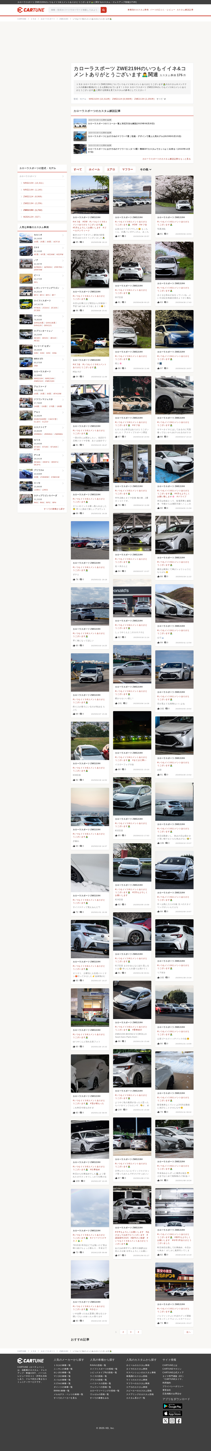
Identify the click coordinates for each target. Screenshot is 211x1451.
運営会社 (167, 1390)
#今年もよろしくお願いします (129, 1232)
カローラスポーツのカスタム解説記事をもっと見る (166, 159)
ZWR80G (59, 434)
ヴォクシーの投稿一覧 (100, 1387)
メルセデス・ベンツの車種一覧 (68, 1394)
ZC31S (46, 308)
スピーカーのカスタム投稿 (139, 1391)
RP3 (48, 502)
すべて (162, 99)
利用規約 (167, 1383)
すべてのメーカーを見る (65, 1398)
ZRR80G (38, 434)
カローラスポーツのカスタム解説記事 (97, 111)
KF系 (43, 254)
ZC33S (37, 310)
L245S (45, 490)
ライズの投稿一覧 (98, 1376)
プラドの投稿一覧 (98, 1380)
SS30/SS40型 (40, 419)
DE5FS (54, 462)
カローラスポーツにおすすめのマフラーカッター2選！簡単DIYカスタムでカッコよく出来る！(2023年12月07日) (139, 150)
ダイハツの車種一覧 (63, 1387)
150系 (44, 406)
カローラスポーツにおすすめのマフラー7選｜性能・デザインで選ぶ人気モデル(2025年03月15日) (134, 136)
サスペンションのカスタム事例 (141, 1372)
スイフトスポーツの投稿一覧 (103, 1369)
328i (36, 353)
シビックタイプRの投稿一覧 (103, 1372)
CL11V (37, 422)
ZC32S (54, 308)
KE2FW (60, 254)
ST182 (37, 447)
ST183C (54, 447)
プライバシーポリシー (173, 1386)
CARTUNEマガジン (172, 1369)
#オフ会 (76, 222)
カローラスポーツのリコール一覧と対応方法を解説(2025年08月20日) (121, 123)
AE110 (53, 338)
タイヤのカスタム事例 (136, 1369)
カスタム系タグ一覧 (135, 1398)
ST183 (45, 447)
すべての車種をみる (99, 1398)
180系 (59, 406)
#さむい (94, 1309)
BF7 (54, 295)
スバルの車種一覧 (62, 1380)
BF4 (42, 295)
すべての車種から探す (54, 509)
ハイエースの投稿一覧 (100, 1383)
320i (48, 353)
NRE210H (38, 378)
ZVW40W (44, 477)
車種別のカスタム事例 (138, 10)
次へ (188, 1332)
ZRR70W (38, 270)
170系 (51, 406)
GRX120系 (39, 323)
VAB (36, 366)
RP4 (54, 502)
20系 (42, 242)
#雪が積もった (97, 1103)
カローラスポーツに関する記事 (100, 120)
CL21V (45, 422)
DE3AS (37, 462)
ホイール (94, 169)
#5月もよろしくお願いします (87, 227)
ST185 (37, 449)
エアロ (111, 169)
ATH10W (57, 394)
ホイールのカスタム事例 (138, 1365)
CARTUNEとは (170, 1365)
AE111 (37, 341)
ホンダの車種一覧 (62, 1372)
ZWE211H (38, 381)
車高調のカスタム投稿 (136, 1376)
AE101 (45, 338)
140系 (36, 406)
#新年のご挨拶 (138, 1238)
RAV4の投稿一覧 (98, 1365)
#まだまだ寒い (139, 760)
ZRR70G (58, 267)
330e (54, 353)
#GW (85, 222)
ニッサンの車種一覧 (63, 1369)
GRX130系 (51, 323)
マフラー (127, 169)
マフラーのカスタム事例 (138, 1383)
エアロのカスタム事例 (136, 1387)
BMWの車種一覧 (61, 1391)
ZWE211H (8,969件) (122, 99)
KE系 (36, 254)
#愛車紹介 (137, 1030)
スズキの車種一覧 (62, 1383)
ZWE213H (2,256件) (144, 99)
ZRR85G (48, 434)
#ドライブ (181, 496)
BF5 (47, 295)
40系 (36, 477)
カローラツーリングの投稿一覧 (105, 1391)
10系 (36, 242)
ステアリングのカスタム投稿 (140, 1394)
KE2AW (50, 254)
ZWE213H (49, 381)
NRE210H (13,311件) (99, 99)
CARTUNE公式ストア (173, 1372)
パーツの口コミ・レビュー (162, 10)
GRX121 (48, 325)
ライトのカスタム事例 (136, 1380)
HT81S (37, 308)
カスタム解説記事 (185, 10)
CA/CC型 (52, 419)
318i (42, 353)
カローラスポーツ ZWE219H (87, 217)
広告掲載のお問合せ (172, 1394)
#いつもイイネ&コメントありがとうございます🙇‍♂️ (131, 1241)
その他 (146, 169)
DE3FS (46, 462)
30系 (49, 242)
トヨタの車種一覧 (62, 1365)
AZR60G (38, 267)
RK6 (42, 502)
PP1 (36, 282)
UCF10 (56, 242)
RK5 (36, 502)
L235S (37, 490)
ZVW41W (55, 477)
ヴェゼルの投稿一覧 (99, 1394)
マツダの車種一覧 (62, 1376)
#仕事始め (95, 1169)
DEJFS (37, 465)
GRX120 (38, 325)
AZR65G (48, 267)
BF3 (36, 295)
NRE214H (49, 378)
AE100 (37, 338)
